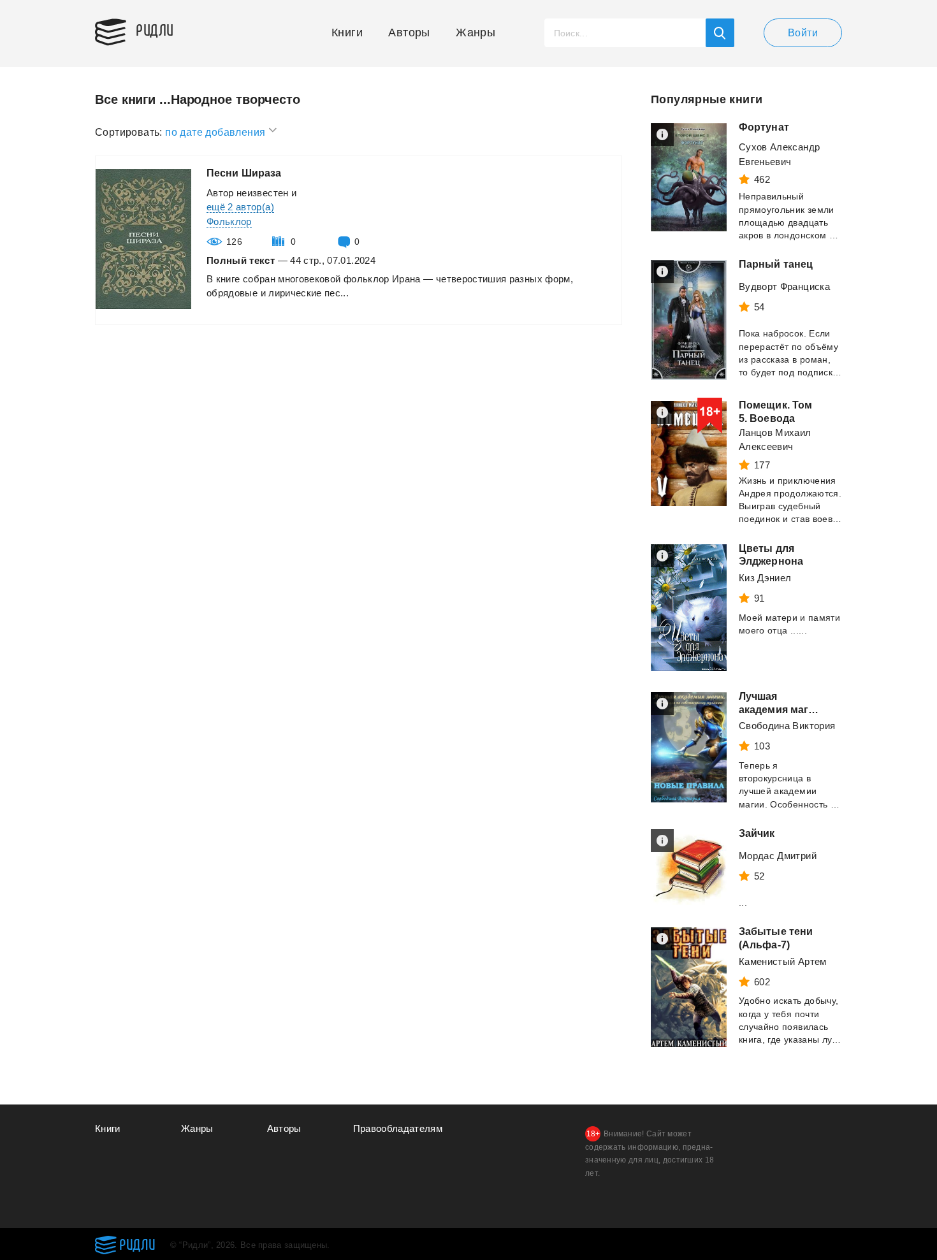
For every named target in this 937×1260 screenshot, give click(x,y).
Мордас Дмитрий (778, 855)
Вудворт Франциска (784, 286)
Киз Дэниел (765, 577)
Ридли (155, 29)
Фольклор (229, 221)
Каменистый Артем (783, 961)
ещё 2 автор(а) (240, 206)
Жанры (475, 32)
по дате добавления (216, 132)
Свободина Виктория (787, 725)
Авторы (409, 32)
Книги (347, 32)
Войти (803, 32)
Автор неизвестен (248, 192)
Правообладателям (398, 1128)
